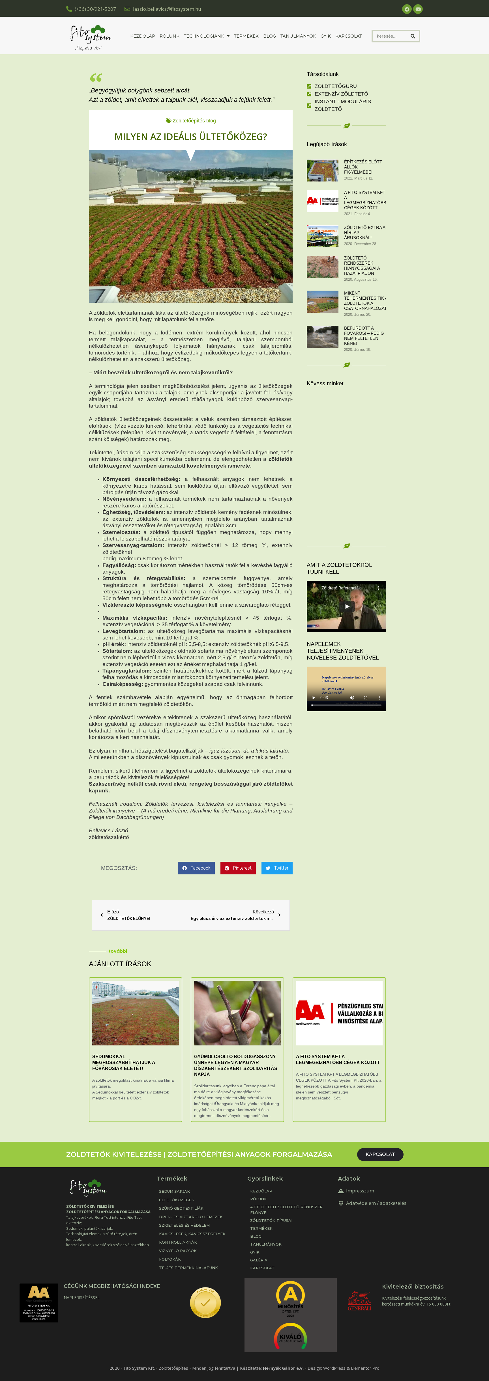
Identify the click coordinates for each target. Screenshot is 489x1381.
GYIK (326, 36)
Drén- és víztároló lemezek (191, 1216)
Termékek (246, 36)
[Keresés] (412, 36)
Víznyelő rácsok (178, 1250)
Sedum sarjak (174, 1191)
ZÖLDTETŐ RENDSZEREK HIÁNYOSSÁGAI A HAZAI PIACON (362, 266)
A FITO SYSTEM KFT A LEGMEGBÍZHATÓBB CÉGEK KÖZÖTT (365, 200)
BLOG (255, 1236)
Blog (269, 36)
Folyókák (170, 1259)
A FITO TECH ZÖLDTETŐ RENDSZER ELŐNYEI (286, 1210)
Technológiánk (204, 36)
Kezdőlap (142, 36)
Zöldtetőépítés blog (194, 121)
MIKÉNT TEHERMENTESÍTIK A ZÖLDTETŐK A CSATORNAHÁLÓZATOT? (369, 301)
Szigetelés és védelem (184, 1225)
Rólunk (169, 36)
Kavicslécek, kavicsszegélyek (192, 1233)
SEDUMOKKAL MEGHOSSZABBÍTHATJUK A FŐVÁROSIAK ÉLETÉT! (123, 1062)
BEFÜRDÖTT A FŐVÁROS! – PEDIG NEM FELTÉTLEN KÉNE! (364, 336)
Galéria (258, 1260)
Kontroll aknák (178, 1242)
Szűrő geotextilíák (181, 1208)
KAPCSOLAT (348, 36)
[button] (196, 868)
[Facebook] (407, 9)
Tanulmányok (298, 36)
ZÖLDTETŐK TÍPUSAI (271, 1220)
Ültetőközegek (176, 1200)
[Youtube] (418, 9)
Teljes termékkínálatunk (188, 1267)
